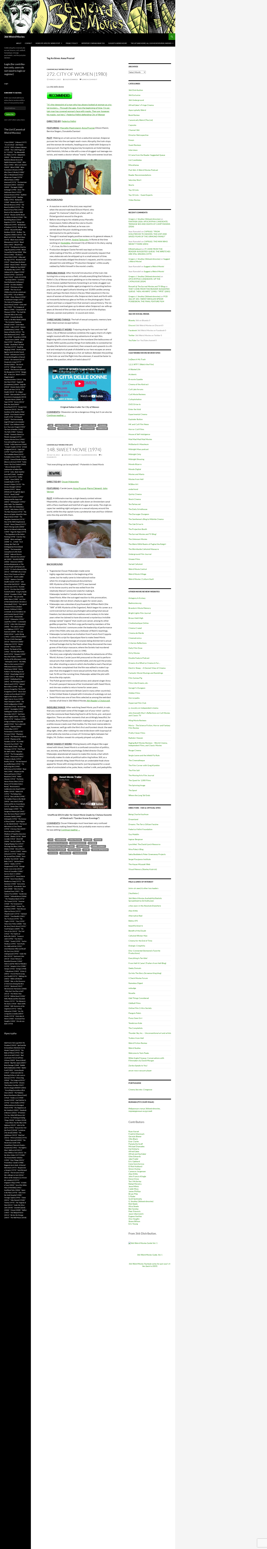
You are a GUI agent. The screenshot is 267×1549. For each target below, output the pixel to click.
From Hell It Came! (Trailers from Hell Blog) (147, 963)
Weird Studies (134, 1048)
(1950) (19, 719)
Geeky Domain (134, 968)
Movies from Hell (136, 479)
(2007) (17, 682)
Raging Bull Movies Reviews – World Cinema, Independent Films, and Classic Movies (147, 744)
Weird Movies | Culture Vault (141, 579)
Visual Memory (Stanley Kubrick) (142, 869)
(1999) (20, 921)
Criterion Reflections (137, 643)
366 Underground (136, 100)
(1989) (15, 314)
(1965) (11, 744)
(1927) (11, 662)
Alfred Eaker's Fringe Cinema (141, 105)
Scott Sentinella (135, 1199)
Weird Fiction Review (137, 1043)
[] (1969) (14, 506)
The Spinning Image (136, 785)
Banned (88, 840)
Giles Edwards (71, 79)
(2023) (13, 1153)
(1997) (12, 270)
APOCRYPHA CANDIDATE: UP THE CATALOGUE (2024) (144, 280)
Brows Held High (135, 618)
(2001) (10, 280)
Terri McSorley (134, 1181)
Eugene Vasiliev (135, 1216)
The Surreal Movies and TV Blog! (142, 534)
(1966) (13, 175)
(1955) (13, 697)
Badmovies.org (134, 603)
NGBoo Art (133, 484)
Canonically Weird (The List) (60, 69)
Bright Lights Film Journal (139, 613)
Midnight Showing (136, 459)
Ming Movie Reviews (137, 720)
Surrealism (102, 428)
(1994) (13, 497)
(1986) (17, 589)
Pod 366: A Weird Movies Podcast (143, 170)
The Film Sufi (134, 770)
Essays (131, 140)
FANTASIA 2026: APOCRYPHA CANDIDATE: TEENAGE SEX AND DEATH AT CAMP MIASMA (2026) (149, 224)
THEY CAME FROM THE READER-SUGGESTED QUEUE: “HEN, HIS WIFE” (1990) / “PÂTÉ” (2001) (149, 290)
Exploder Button (135, 419)
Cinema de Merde (136, 633)
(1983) (14, 439)
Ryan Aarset (133, 1131)
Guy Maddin (133, 834)
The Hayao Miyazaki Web (139, 864)
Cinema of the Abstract (138, 384)
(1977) (21, 142)
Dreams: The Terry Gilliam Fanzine (143, 824)
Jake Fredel (133, 1159)
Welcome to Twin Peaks (138, 1053)
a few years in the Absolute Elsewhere (144, 906)
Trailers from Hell (136, 1038)
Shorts (131, 185)
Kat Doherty (133, 1149)
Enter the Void (134, 409)
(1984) (13, 159)
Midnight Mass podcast (138, 449)
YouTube (132, 340)
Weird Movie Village (137, 574)
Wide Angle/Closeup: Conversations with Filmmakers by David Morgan (146, 1059)
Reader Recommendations (139, 175)
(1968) (14, 494)
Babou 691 (133, 921)
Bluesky (131, 320)
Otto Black (133, 1139)
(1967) (16, 986)
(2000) (16, 642)
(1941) (17, 502)
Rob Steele (133, 1204)
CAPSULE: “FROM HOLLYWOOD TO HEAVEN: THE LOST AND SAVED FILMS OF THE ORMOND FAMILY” (147, 234)
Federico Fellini (69, 121)
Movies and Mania (136, 474)
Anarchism (60, 840)
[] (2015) (15, 1047)
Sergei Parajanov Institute (139, 859)
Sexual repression (100, 850)
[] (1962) (14, 421)
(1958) (21, 969)
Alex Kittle (133, 911)
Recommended (88, 428)
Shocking (53, 853)
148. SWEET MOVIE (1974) (74, 449)
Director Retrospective (138, 135)
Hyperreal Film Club (137, 703)
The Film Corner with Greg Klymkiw (144, 765)
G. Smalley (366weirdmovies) (140, 1201)
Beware (98, 840)
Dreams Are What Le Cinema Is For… (144, 663)
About (18, 43)
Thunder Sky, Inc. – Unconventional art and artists (149, 1033)
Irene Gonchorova (136, 1164)
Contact (28, 43)
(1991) (17, 202)
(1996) (10, 819)
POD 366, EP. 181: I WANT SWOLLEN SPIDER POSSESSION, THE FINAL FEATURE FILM (148, 299)
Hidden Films (134, 693)
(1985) (15, 265)
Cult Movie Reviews (137, 394)
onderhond (133, 489)
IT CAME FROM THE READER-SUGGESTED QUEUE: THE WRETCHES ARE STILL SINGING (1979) (149, 251)
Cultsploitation (135, 399)
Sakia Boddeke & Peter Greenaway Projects (147, 854)
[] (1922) (14, 491)
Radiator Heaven (135, 738)
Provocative (74, 850)
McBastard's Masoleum (138, 444)
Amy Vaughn (133, 1219)
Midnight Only (134, 454)
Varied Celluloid (135, 564)
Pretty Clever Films (136, 733)
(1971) (13, 300)
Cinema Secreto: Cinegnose (140, 1089)
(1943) (15, 659)
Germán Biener (135, 1136)
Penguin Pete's (134, 1013)
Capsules (132, 125)
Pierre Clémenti (94, 488)
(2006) (15, 726)
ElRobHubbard (134, 249)
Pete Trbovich (134, 1211)
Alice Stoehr (133, 1206)
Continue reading (56, 415)
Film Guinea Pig (135, 678)
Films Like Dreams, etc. (138, 683)
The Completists (135, 1028)
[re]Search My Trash (137, 359)
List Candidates (135, 160)
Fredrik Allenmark (136, 1134)
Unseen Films (134, 559)
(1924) (17, 619)
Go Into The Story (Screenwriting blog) (144, 973)
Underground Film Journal (139, 554)
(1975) (18, 532)
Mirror (12, 1138)
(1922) (10, 706)
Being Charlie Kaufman (138, 814)
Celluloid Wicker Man (137, 936)
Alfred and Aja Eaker (137, 1154)
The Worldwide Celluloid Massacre (143, 549)
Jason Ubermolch (136, 1214)
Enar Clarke (133, 1141)
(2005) (15, 841)
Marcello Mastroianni (70, 128)
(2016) (14, 1175)
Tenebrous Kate (135, 1023)
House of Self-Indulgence (139, 434)
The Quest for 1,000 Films (139, 780)
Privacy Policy (72, 43)
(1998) (20, 741)
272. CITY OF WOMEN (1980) (77, 74)
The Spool (132, 790)
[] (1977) (18, 524)
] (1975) (24, 1138)
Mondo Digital (134, 469)
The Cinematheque (136, 760)
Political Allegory (57, 850)
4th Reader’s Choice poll (98, 700)
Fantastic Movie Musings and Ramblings (145, 673)
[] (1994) (14, 282)
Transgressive (80, 853)
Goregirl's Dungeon (136, 688)
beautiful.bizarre (135, 926)
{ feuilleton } (133, 893)
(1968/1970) (13, 731)
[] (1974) (14, 1075)
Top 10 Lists (133, 190)
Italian (52, 428)
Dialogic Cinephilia (136, 945)
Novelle (131, 993)
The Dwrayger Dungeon (138, 514)
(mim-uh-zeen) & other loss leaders (143, 888)
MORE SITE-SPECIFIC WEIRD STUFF (48, 43)
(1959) (17, 806)
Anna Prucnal (88, 128)
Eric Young (133, 1224)
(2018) (20, 1120)
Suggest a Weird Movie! (117, 43)
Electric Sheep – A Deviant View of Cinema (146, 668)
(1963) (9, 145)
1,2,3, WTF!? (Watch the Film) (141, 364)
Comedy (75, 425)
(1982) (12, 457)
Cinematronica (134, 638)
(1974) (13, 447)
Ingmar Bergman (135, 839)
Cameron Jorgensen (137, 1171)
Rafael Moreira (134, 1184)
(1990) (10, 190)
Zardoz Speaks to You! (138, 1065)
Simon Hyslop (134, 1169)
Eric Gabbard (134, 1161)
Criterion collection (58, 843)
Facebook (132, 330)
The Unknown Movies (137, 539)
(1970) (20, 277)
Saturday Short (134, 180)
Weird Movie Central (137, 569)
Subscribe (9, 114)
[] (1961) (15, 601)
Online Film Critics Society (140, 1008)
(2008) (13, 846)
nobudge (132, 988)
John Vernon (83, 846)
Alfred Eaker (133, 1151)
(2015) (15, 397)
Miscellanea (133, 165)
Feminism (102, 425)
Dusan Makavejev (70, 481)
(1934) (15, 647)
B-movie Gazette (135, 379)
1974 (50, 840)
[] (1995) (15, 292)
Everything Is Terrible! (138, 958)
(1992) (12, 205)
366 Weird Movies (14, 36)
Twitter (131, 335)
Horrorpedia (133, 698)
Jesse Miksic (133, 1186)
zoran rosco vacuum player (140, 1070)
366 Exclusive (134, 95)
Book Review (134, 115)
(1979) (15, 864)
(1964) (16, 594)
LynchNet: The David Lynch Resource (144, 844)
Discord (131, 325)
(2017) (9, 677)
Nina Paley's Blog (135, 849)
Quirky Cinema (135, 494)
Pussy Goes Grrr (135, 1018)
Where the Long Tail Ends (139, 795)
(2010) (17, 240)
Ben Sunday (133, 1209)
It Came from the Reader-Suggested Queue (146, 155)
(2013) (19, 402)
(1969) (18, 444)
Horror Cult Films (136, 429)
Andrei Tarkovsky (80, 239)
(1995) (14, 566)
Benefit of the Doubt (137, 931)
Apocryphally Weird (137, 110)
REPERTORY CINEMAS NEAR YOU (93, 43)
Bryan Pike (133, 1194)
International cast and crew (61, 846)
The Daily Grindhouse (137, 509)
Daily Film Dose (135, 648)
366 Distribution (135, 90)
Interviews (133, 150)
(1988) (14, 167)
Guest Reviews (134, 145)
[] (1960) (15, 514)
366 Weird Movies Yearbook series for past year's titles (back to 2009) (150, 1265)
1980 (50, 425)
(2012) (11, 242)
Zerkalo (18, 1138)
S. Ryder (131, 1196)
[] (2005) (18, 637)
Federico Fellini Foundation (140, 829)
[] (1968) (15, 352)
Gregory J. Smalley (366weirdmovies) (80, 455)
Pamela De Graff (135, 1144)
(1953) (12, 467)
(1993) (11, 195)
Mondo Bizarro (135, 464)
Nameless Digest (135, 983)
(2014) (17, 359)
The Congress (15, 1080)
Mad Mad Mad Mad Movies (140, 439)
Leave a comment (89, 79)
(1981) (16, 756)
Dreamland (133, 819)
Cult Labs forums (135, 389)
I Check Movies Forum (138, 978)
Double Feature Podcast (138, 658)
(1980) (11, 180)
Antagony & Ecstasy (136, 598)
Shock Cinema (134, 499)
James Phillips (134, 1191)
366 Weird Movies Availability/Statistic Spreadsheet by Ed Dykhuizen (145, 899)
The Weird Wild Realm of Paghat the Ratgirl (147, 544)
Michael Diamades (136, 1146)
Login (6, 84)
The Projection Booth (137, 529)
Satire (86, 850)
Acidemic (132, 374)
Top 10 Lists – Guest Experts (140, 195)
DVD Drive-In (134, 404)
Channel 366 (133, 130)
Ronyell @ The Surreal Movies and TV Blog (146, 286)
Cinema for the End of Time (140, 940)
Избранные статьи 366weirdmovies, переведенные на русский (144, 1109)
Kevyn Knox (133, 1179)
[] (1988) (14, 172)
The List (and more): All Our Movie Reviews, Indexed (151, 43)
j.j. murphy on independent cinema (143, 708)
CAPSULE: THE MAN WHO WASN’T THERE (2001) (148, 242)
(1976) (13, 177)
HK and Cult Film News (138, 424)
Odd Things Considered (138, 998)
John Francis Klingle (137, 1176)
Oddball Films (134, 1003)
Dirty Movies (134, 653)
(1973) (10, 182)
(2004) (9, 142)
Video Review (134, 200)
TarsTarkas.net (134, 504)
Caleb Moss (133, 1189)
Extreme (92, 843)
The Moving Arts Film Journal (141, 775)
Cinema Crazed (135, 628)
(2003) (9, 364)
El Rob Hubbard (135, 1166)
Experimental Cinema (137, 414)
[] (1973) (15, 574)
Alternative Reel (135, 916)
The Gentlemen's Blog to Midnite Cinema (146, 519)
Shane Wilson (134, 1221)
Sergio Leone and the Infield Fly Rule (144, 755)
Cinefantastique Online (138, 623)
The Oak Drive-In (135, 524)
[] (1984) (15, 606)
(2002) (17, 267)
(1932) (9, 969)
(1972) (12, 484)
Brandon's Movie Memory (139, 608)
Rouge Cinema (134, 750)
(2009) (11, 404)
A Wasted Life (134, 369)
